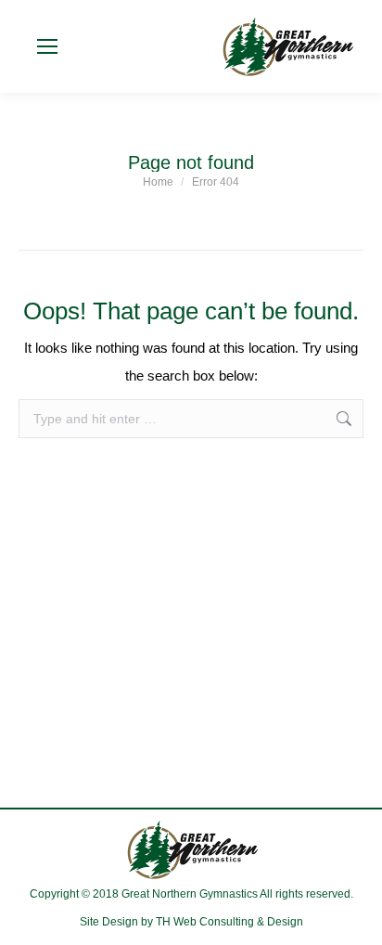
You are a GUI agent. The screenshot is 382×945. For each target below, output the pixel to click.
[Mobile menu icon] (47, 46)
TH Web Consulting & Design (229, 921)
